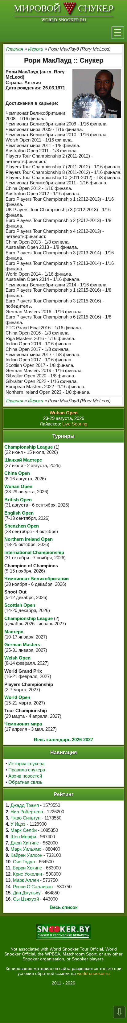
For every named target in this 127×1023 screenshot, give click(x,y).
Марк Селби (23, 830)
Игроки (35, 48)
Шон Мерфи (23, 836)
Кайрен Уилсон (26, 855)
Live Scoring (74, 423)
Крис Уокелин (27, 874)
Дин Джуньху (27, 892)
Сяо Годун (24, 861)
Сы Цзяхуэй (26, 899)
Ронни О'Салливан (33, 886)
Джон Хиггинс (24, 842)
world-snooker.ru (93, 973)
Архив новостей (25, 776)
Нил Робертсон (26, 811)
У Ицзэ (18, 824)
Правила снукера (26, 769)
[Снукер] (63, 11)
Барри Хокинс (27, 867)
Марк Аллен (26, 880)
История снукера (26, 763)
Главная (14, 48)
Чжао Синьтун (25, 817)
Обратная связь (25, 782)
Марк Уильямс (25, 849)
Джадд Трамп (24, 805)
